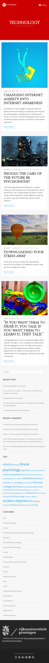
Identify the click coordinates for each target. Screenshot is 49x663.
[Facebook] (15, 657)
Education (6, 538)
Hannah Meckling (28, 91)
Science (5, 496)
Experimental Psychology (11, 547)
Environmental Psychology (12, 542)
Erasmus (6, 482)
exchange (18, 482)
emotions (39, 478)
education (29, 478)
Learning (6, 567)
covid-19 (42, 470)
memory (39, 487)
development (27, 475)
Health (30, 483)
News (5, 581)
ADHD (6, 464)
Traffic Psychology (9, 615)
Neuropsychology (23, 490)
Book (17, 465)
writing (35, 505)
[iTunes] (22, 657)
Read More (9, 126)
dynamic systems (16, 478)
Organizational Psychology (12, 591)
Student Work (8, 610)
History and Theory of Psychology (14, 562)
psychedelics (7, 493)
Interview (16, 486)
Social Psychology (17, 496)
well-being (22, 505)
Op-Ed (5, 586)
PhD (37, 490)
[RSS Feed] (33, 657)
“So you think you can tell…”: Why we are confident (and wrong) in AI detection (22, 392)
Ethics (12, 483)
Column (5, 528)
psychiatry (15, 493)
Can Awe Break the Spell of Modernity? (16, 410)
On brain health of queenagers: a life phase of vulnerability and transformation (23, 404)
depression (17, 474)
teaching (6, 505)
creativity (7, 474)
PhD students (7, 596)
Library (5, 572)
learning (32, 486)
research (29, 492)
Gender (25, 483)
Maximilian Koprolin (31, 170)
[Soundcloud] (26, 657)
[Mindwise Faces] (29, 657)
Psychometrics (8, 601)
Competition (34, 470)
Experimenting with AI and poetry (14, 386)
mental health (7, 490)
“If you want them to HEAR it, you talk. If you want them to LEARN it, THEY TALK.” (24, 328)
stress (34, 496)
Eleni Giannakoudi (30, 248)
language (25, 487)
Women (28, 505)
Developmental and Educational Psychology (18, 533)
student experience (17, 501)
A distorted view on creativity (13, 398)
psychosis (22, 493)
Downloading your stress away (24, 254)
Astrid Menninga (28, 318)
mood (15, 490)
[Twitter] (19, 657)
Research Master (40, 493)
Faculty (5, 552)
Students (36, 501)
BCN (12, 464)
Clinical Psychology (9, 523)
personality (32, 490)
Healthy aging (8, 557)
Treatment (13, 505)
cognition (25, 470)
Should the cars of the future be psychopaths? (23, 177)
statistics (28, 497)
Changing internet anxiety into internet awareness (23, 99)
